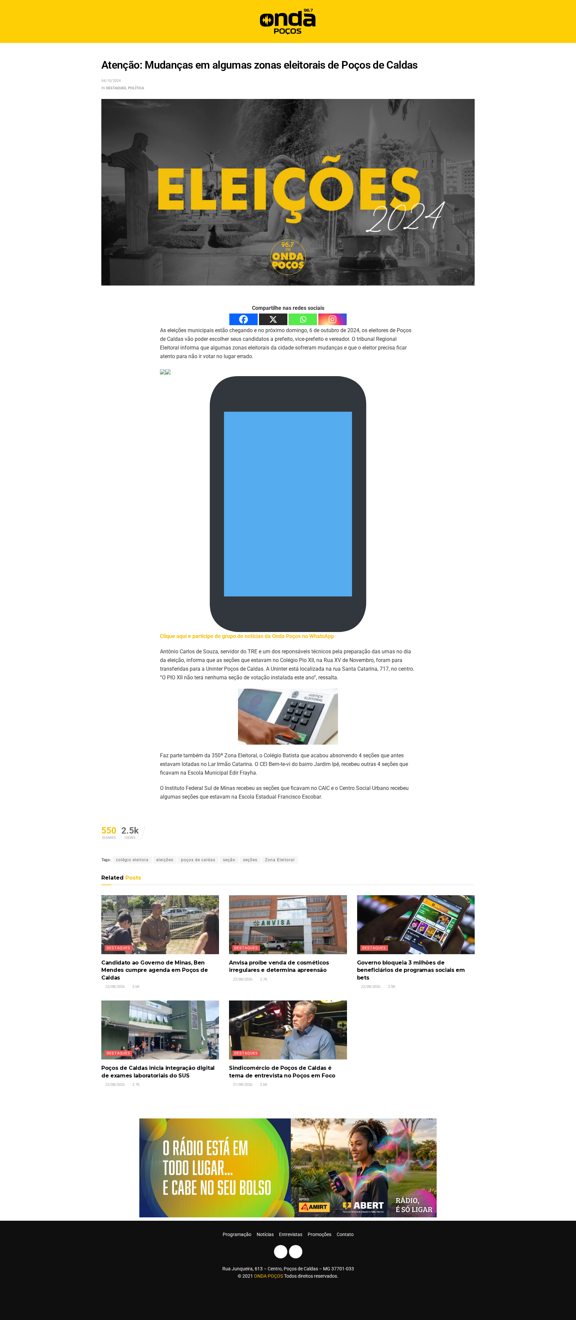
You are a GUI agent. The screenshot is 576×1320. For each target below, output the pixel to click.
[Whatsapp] (303, 319)
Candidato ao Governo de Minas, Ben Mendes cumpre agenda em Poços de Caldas (154, 970)
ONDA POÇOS (269, 1276)
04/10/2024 (111, 81)
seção (229, 860)
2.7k (263, 979)
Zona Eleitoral (280, 860)
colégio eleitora (132, 860)
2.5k (391, 987)
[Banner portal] (288, 1167)
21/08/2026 (242, 1084)
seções (250, 860)
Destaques (116, 88)
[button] (467, 21)
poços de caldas (198, 860)
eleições (164, 860)
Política (136, 88)
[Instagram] (332, 319)
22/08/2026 (114, 987)
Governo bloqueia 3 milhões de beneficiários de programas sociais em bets (411, 970)
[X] (273, 319)
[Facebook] (243, 319)
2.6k (135, 987)
